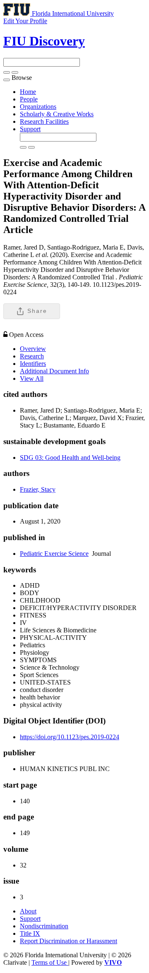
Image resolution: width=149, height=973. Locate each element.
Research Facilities (44, 121)
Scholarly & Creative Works (57, 114)
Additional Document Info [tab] (54, 371)
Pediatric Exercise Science (54, 553)
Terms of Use (49, 962)
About (28, 911)
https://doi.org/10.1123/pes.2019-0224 (69, 736)
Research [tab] (32, 356)
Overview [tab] (33, 348)
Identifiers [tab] (33, 363)
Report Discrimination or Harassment (68, 940)
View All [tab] (31, 378)
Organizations (38, 106)
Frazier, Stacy (37, 489)
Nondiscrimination (44, 926)
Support (30, 128)
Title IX (30, 933)
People (29, 99)
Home (28, 91)
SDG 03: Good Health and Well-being (70, 457)
